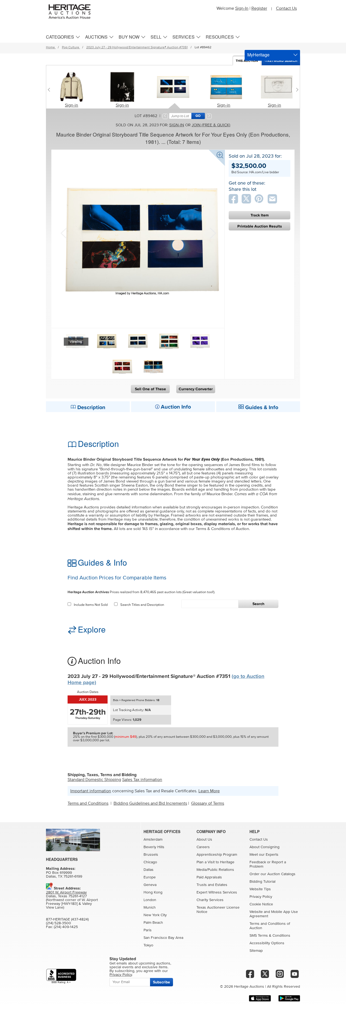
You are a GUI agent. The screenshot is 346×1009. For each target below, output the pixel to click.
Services (183, 37)
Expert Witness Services (217, 892)
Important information (90, 791)
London (150, 900)
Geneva (150, 885)
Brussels (151, 855)
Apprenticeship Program (217, 855)
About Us (204, 839)
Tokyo (148, 945)
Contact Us (286, 8)
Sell (156, 37)
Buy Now (129, 37)
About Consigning (264, 847)
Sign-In (241, 8)
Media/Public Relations (215, 870)
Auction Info (175, 407)
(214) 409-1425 (66, 927)
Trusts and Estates (212, 885)
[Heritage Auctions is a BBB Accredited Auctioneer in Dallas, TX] (61, 976)
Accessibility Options (266, 943)
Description (90, 407)
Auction (247, 61)
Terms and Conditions (88, 803)
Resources (220, 37)
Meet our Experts (263, 855)
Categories (60, 37)
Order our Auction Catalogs (272, 874)
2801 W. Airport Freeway (66, 892)
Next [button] (212, 232)
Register (259, 8)
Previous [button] (63, 232)
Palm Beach (153, 923)
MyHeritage (258, 55)
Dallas (149, 870)
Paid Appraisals (209, 877)
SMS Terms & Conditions (269, 935)
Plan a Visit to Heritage (215, 862)
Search (258, 604)
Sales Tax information (142, 779)
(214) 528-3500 (58, 923)
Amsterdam (153, 839)
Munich (150, 907)
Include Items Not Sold (91, 605)
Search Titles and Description (142, 605)
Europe (150, 877)
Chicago (150, 862)
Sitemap (256, 951)
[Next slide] (296, 89)
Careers (203, 847)
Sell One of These (150, 389)
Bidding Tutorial (262, 882)
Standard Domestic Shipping (94, 779)
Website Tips (260, 889)
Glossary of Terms (207, 803)
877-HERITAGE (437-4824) (67, 919)
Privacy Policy (260, 897)
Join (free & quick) (211, 125)
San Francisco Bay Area (163, 938)
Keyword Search (282, 61)
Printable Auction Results (259, 226)
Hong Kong (153, 892)
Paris (148, 930)
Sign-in (71, 105)
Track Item (260, 215)
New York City (155, 915)
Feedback (257, 862)
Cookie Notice (261, 904)
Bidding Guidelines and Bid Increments (150, 803)
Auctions (96, 37)
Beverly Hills (154, 847)
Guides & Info (261, 407)
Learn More (209, 791)
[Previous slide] (50, 89)
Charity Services (210, 900)
